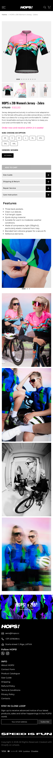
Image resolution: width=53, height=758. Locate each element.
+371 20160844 (12, 639)
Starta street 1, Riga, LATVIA (18, 644)
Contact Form (8, 669)
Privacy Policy (8, 694)
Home (4, 14)
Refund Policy (8, 686)
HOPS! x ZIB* (26, 604)
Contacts (5, 698)
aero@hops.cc (12, 633)
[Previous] (4, 52)
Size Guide (6, 678)
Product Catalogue (10, 673)
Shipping (5, 682)
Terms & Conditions (10, 690)
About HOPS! (7, 665)
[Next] (49, 52)
